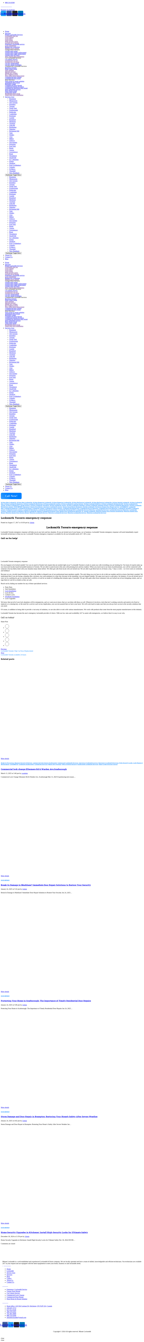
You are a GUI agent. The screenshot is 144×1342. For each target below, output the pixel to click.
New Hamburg (14, 173)
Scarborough (13, 110)
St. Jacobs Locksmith (88, 511)
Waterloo (12, 129)
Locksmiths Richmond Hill (67, 510)
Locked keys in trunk (12, 62)
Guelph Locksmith (89, 507)
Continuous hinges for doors (14, 87)
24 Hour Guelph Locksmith (120, 502)
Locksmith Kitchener (25, 508)
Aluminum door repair (12, 83)
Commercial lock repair (13, 78)
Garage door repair (11, 51)
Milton (11, 139)
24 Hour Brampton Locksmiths (61, 502)
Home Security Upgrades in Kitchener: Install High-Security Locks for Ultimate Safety (44, 1232)
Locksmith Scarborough (26, 764)
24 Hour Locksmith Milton (92, 504)
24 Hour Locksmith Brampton (13, 504)
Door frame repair (11, 91)
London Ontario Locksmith (15, 511)
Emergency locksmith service (15, 44)
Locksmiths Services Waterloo (119, 510)
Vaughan (12, 123)
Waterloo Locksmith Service (39, 513)
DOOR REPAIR (18, 507)
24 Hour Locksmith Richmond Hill (112, 504)
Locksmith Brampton (11, 508)
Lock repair (9, 40)
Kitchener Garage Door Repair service (107, 507)
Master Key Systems (54, 764)
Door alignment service (13, 89)
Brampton (12, 99)
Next (2, 653)
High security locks (11, 41)
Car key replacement (12, 63)
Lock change (9, 37)
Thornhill (12, 171)
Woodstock (13, 156)
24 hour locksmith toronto (58, 505)
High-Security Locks (126, 763)
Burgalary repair (10, 84)
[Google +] (7, 641)
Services (8, 264)
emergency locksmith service (88, 763)
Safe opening (9, 70)
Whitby (11, 135)
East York (12, 146)
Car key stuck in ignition (13, 65)
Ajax (11, 137)
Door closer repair (11, 69)
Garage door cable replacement (15, 54)
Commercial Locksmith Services (67, 763)
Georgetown (13, 152)
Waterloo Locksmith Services (57, 513)
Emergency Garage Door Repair (32, 507)
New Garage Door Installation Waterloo (68, 511)
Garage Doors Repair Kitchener (72, 507)
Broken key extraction (12, 47)
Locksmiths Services (102, 510)
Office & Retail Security (69, 764)
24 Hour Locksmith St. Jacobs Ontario (18, 505)
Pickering (12, 144)
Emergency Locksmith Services (108, 763)
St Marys (12, 169)
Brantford (12, 120)
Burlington (12, 127)
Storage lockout (10, 72)
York (11, 133)
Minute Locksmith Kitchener (46, 511)
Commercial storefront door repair (16, 88)
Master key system (11, 73)
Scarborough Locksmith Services (87, 764)
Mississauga (13, 101)
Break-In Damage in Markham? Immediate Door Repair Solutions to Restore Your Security (46, 885)
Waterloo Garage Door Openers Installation (109, 511)
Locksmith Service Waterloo (89, 508)
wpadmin (25, 773)
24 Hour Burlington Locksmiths (102, 502)
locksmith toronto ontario (14, 510)
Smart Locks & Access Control (108, 764)
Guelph (11, 118)
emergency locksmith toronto (52, 507)
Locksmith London (38, 508)
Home (7, 262)
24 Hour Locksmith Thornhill (39, 505)
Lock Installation (10, 591)
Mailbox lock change (12, 48)
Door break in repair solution (14, 81)
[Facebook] (7, 632)
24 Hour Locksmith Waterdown (119, 505)
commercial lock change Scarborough (45, 763)
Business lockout (10, 67)
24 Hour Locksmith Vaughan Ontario (97, 505)
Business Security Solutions (23, 763)
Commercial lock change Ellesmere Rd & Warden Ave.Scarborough (34, 769)
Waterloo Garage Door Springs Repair (17, 513)
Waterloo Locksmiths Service (77, 513)
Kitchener (12, 116)
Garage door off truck (12, 55)
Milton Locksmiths (30, 511)
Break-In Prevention (7, 763)
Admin (32, 522)
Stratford (12, 163)
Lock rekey (9, 39)
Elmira (11, 161)
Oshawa (12, 140)
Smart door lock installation (14, 95)
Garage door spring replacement (15, 52)
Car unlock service (11, 59)
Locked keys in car (11, 61)
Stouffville (12, 158)
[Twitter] (7, 628)
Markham (12, 121)
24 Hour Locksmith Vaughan (76, 505)
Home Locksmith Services (14, 35)
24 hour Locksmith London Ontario (72, 504)
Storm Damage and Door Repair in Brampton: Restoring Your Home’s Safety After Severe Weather (49, 1116)
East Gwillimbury (15, 165)
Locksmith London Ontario (53, 508)
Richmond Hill (14, 131)
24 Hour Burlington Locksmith (81, 502)
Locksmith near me (11, 36)
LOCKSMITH (124, 507)
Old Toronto (13, 102)
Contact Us (9, 488)
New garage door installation (14, 56)
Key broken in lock (11, 74)
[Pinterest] (7, 637)
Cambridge (13, 114)
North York (13, 108)
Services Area (9, 328)
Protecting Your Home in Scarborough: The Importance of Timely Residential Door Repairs (46, 1000)
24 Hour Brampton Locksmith (42, 502)
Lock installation (10, 46)
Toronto (12, 106)
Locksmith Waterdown (30, 510)
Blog (6, 490)
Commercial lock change (13, 77)
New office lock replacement (14, 76)
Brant (11, 154)
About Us (8, 486)
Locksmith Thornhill (125, 508)
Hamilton (12, 104)
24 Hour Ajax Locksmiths (24, 502)
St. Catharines (14, 159)
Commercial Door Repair (13, 85)
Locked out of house (12, 43)
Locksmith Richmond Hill (71, 508)
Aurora (11, 150)
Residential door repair (12, 94)
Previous (4, 649)
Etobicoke (12, 112)
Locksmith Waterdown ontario (48, 510)
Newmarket (13, 142)
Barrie (11, 148)
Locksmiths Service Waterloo (85, 510)
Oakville (12, 125)
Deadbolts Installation (12, 597)
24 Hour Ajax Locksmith (8, 502)
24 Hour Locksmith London (52, 504)
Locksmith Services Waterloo (108, 508)
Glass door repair (10, 92)
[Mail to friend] (7, 645)
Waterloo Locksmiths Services (96, 513)
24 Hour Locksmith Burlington (33, 504)
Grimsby (12, 167)
